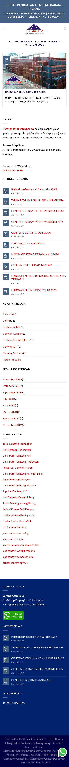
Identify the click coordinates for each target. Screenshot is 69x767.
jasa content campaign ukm (18, 556)
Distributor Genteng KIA (17, 455)
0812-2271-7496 (13, 170)
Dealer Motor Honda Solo (17, 521)
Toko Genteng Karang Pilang (19, 503)
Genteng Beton (11, 326)
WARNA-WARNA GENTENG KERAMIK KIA (37, 200)
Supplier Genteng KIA (15, 491)
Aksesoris (8, 313)
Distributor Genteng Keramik (19, 750)
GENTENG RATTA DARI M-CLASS (31, 265)
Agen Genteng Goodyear (17, 479)
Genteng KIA (10, 346)
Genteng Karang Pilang (16, 339)
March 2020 (10, 412)
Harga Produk (11, 359)
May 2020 (8, 405)
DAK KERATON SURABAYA (27, 243)
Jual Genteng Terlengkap (17, 449)
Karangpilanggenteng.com (18, 128)
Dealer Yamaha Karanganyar (19, 515)
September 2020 (12, 392)
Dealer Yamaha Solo (52, 754)
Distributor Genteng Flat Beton (21, 461)
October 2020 (11, 385)
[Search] (65, 29)
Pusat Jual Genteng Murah (18, 467)
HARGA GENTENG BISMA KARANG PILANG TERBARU (38, 277)
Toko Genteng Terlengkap (17, 443)
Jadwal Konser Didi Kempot (18, 509)
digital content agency (15, 562)
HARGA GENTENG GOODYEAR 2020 (33, 290)
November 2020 (12, 379)
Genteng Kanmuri (13, 333)
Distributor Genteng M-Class (19, 485)
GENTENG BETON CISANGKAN (31, 232)
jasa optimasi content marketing (21, 544)
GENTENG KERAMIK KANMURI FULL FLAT (37, 211)
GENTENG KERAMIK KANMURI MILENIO (37, 221)
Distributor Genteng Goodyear (48, 758)
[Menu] (5, 29)
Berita (6, 320)
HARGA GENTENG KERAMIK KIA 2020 (35, 254)
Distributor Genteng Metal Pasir (23, 754)
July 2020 (8, 398)
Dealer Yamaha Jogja (14, 526)
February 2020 (11, 418)
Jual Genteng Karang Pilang (18, 497)
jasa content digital (13, 538)
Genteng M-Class (13, 353)
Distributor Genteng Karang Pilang (23, 473)
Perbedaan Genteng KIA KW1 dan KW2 (34, 189)
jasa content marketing (16, 533)
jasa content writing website (19, 550)
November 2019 (12, 425)
